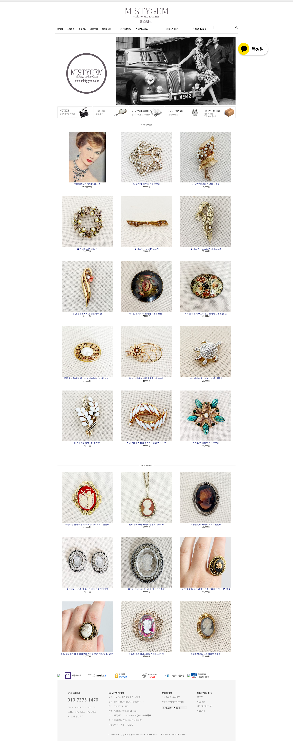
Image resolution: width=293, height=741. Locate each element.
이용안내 (201, 711)
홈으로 (200, 697)
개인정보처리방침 (204, 706)
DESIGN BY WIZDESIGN (172, 735)
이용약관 (201, 702)
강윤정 (130, 725)
